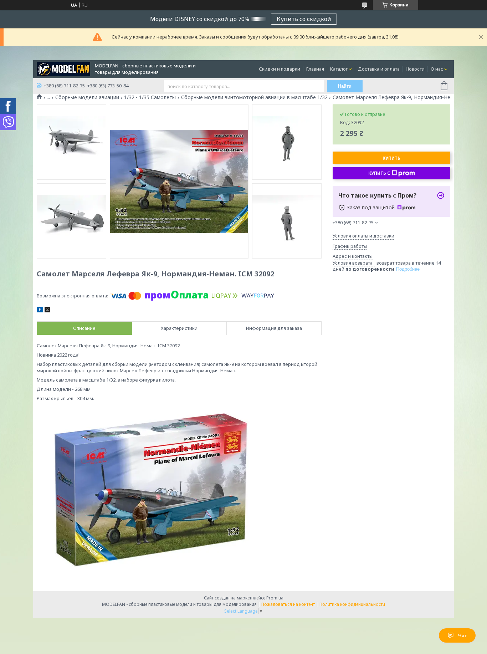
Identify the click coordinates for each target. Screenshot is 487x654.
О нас (437, 69)
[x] (47, 310)
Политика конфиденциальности (352, 604)
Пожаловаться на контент (288, 604)
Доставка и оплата (379, 69)
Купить (391, 158)
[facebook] (40, 310)
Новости (415, 69)
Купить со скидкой (304, 19)
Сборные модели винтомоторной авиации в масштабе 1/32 (254, 97)
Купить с (379, 173)
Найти (345, 86)
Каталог (339, 69)
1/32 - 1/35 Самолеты (150, 97)
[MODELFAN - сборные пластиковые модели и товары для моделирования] (63, 68)
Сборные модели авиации (87, 97)
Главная (315, 69)
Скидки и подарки (279, 69)
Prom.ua (274, 598)
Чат (462, 635)
